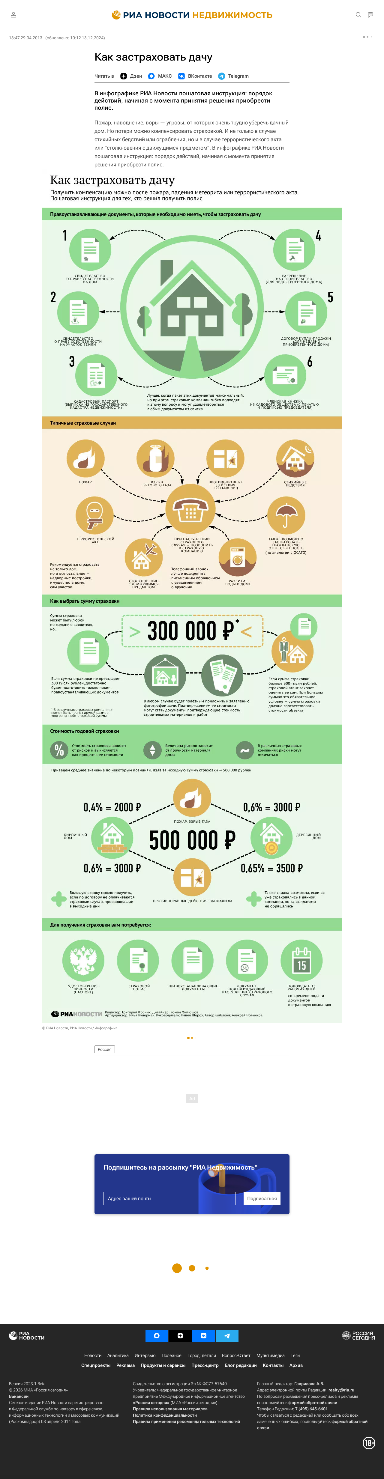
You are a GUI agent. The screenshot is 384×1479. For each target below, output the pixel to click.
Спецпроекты (95, 1365)
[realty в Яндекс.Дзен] (180, 1336)
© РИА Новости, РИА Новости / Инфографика (79, 1028)
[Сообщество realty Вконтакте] (203, 1336)
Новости (92, 1355)
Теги (295, 1355)
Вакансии (18, 1396)
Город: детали (202, 1355)
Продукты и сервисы (163, 1365)
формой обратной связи (312, 1402)
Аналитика (118, 1355)
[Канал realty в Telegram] (227, 1336)
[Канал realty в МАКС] (157, 1336)
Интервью (145, 1355)
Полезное (172, 1355)
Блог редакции (241, 1365)
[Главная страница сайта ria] (147, 15)
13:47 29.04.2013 (25, 37)
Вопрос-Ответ (236, 1355)
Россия (105, 1049)
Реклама (125, 1365)
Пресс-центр (205, 1365)
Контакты (273, 1365)
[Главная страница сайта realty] (192, 15)
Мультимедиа (270, 1355)
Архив (296, 1365)
